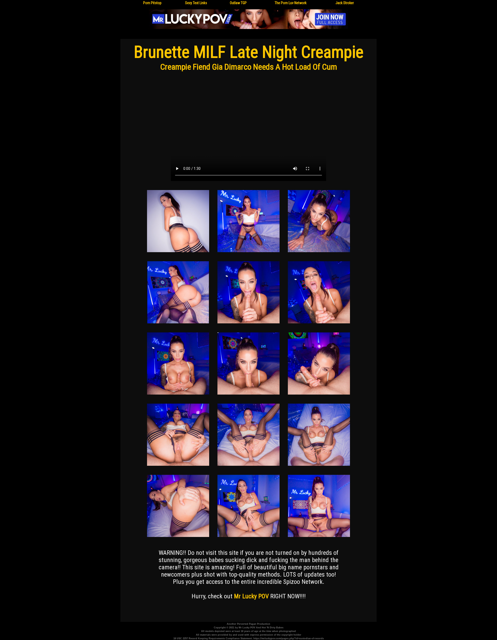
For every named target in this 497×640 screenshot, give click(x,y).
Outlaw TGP (238, 3)
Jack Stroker (344, 3)
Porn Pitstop (152, 3)
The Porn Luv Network (290, 3)
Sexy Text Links (196, 3)
